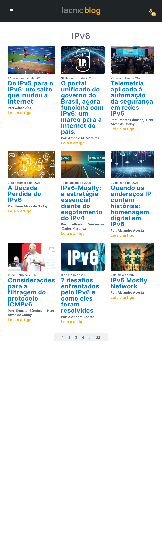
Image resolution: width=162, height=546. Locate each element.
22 (98, 337)
